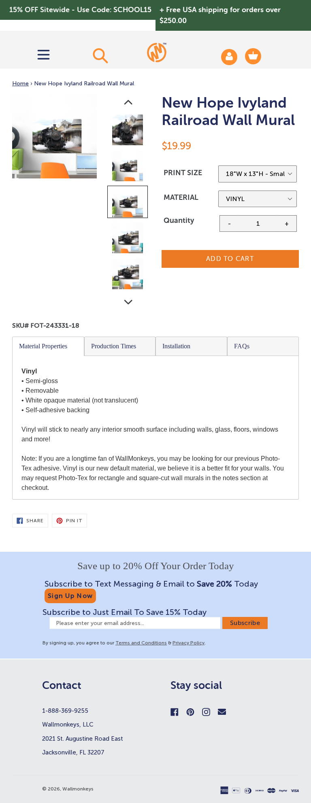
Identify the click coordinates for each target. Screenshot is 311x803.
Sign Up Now (70, 596)
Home (20, 83)
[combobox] (100, 55)
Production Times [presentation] (113, 346)
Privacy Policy (188, 643)
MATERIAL (181, 197)
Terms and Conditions (141, 643)
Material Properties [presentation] (43, 346)
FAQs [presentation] (241, 346)
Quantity (179, 220)
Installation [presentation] (176, 346)
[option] (128, 132)
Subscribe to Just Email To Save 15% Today (125, 612)
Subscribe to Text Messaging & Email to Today (151, 584)
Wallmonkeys (78, 789)
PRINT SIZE (183, 172)
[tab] (48, 346)
